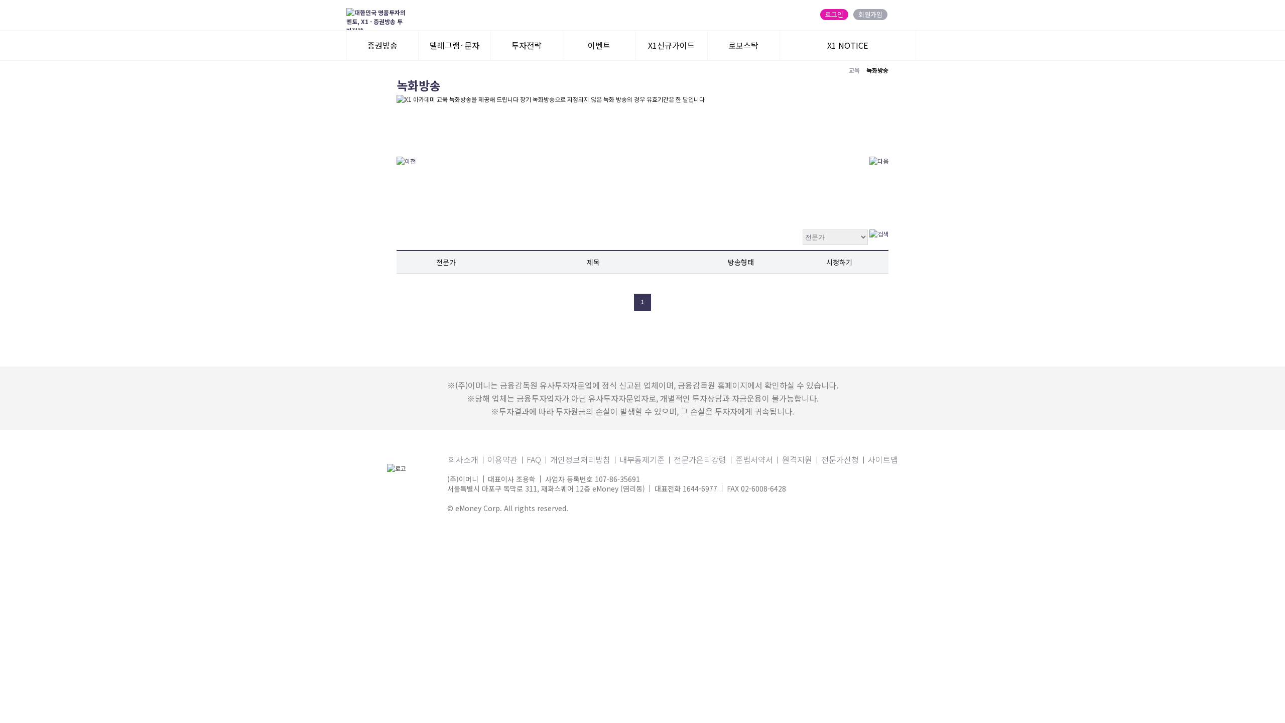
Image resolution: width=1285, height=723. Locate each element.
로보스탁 (743, 45)
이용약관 (502, 459)
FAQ (534, 459)
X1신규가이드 (671, 45)
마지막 (683, 302)
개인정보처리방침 (580, 459)
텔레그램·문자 (454, 45)
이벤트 (599, 45)
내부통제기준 (642, 459)
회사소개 (463, 459)
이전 (621, 302)
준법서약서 (754, 459)
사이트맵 (883, 459)
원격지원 (797, 459)
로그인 (834, 14)
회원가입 (870, 14)
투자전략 (526, 45)
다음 (663, 302)
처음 (601, 302)
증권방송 (382, 45)
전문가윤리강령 (700, 459)
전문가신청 (840, 459)
